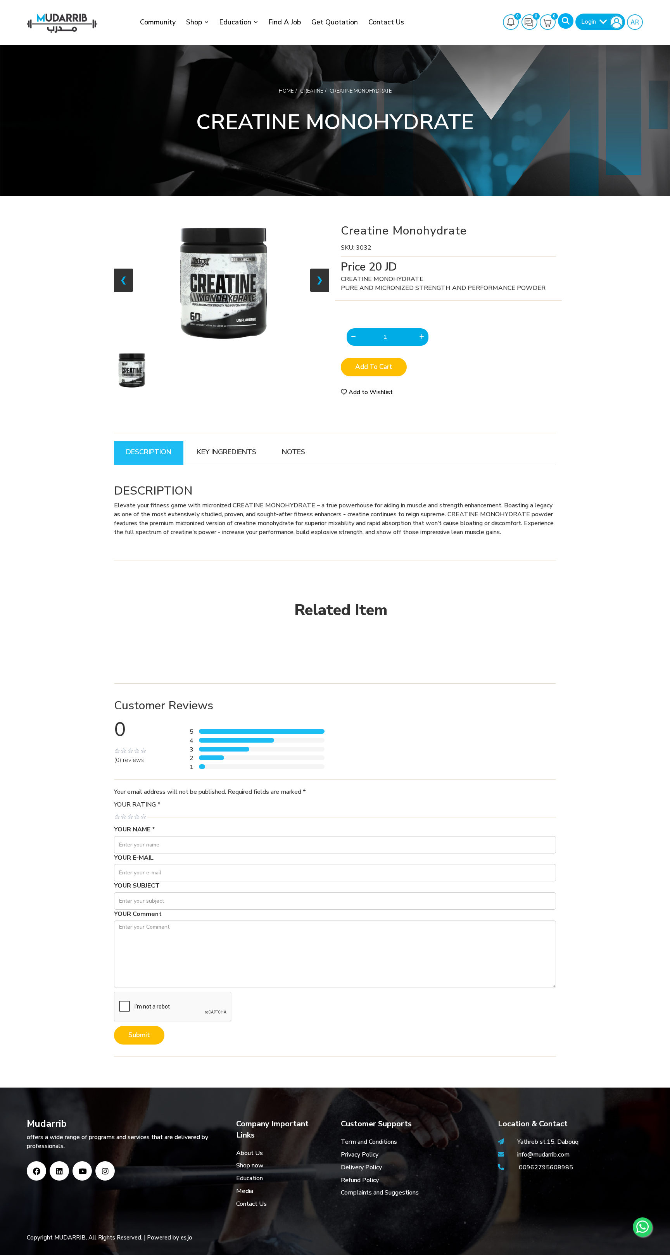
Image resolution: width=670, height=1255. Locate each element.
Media (244, 1191)
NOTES (293, 452)
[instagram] (105, 1171)
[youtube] (82, 1171)
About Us (249, 1153)
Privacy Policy (359, 1154)
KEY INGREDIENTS (226, 452)
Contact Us (386, 22)
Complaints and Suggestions (380, 1192)
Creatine (311, 91)
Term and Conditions (369, 1142)
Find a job (284, 22)
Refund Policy (360, 1180)
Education (235, 22)
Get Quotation (334, 22)
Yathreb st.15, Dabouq (547, 1142)
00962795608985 (546, 1167)
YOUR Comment (138, 914)
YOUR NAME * (134, 829)
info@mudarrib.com (543, 1154)
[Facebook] (36, 1171)
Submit (139, 1035)
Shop (194, 22)
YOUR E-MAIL (134, 857)
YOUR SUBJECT (137, 885)
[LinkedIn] (59, 1171)
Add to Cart (373, 366)
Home (286, 91)
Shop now (250, 1165)
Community (158, 22)
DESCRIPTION (148, 452)
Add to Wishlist (370, 392)
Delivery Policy (361, 1167)
